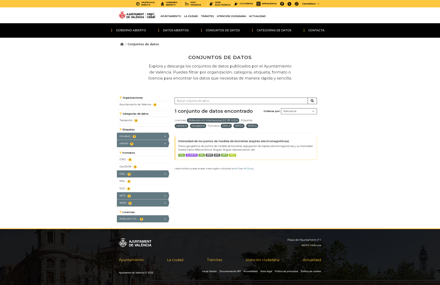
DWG (209, 155)
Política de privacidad (286, 271)
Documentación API (230, 271)
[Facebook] (282, 3)
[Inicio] (122, 44)
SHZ (217, 155)
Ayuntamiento (171, 16)
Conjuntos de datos (223, 30)
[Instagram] (296, 3)
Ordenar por (271, 111)
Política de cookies (311, 271)
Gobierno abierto (131, 30)
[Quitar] (237, 120)
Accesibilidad (251, 271)
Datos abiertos (176, 30)
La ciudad (191, 16)
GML (181, 155)
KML (202, 155)
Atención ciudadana (231, 16)
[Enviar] (312, 101)
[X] (289, 3)
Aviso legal (266, 271)
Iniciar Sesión (209, 271)
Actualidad (257, 16)
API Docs (248, 168)
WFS (224, 155)
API (237, 168)
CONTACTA (316, 30)
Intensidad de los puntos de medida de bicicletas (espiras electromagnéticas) (233, 141)
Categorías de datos (274, 30)
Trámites (207, 16)
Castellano (309, 3)
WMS (232, 155)
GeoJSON (191, 155)
